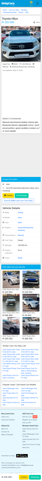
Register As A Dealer (29, 420)
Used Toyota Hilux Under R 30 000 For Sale (11, 351)
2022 (20, 222)
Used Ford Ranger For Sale (29, 394)
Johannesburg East (9, 12)
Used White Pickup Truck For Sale (11, 365)
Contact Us (5, 431)
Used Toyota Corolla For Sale (11, 404)
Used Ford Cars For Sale (31, 444)
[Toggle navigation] (37, 3)
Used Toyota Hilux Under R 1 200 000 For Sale (11, 360)
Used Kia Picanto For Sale (28, 404)
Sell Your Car (29, 417)
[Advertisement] (21, 94)
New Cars (25, 447)
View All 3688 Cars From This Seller (18, 201)
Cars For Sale (14, 10)
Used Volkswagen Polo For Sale (11, 390)
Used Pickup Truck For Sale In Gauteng (11, 376)
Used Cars (5, 417)
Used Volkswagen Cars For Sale (30, 435)
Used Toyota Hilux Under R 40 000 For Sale (30, 351)
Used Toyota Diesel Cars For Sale (30, 376)
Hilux (27, 12)
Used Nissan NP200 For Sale (29, 399)
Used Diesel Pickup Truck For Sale (12, 369)
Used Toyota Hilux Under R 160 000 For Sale (11, 355)
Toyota (20, 12)
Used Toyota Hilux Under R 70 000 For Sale (30, 360)
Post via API (26, 422)
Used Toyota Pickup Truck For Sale (30, 365)
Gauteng (24, 10)
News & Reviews (7, 434)
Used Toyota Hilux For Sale (10, 394)
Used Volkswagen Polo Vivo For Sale (29, 390)
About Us (4, 429)
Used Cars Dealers (8, 420)
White (20, 258)
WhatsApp (22, 195)
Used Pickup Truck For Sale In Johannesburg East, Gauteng (29, 370)
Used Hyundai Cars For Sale (30, 440)
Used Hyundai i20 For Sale (10, 399)
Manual (21, 235)
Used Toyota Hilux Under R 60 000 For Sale (30, 355)
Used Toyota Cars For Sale (30, 430)
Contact (9, 195)
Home (5, 10)
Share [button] (38, 22)
